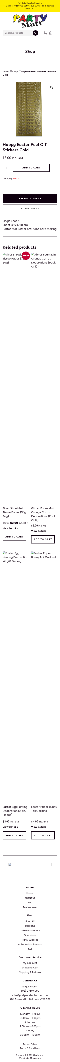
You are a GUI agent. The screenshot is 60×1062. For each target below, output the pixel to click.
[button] (52, 88)
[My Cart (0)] (45, 33)
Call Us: (17, 5)
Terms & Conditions (30, 1048)
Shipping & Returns (30, 972)
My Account (30, 963)
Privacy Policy (30, 1044)
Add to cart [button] (14, 536)
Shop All (30, 921)
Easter (16, 178)
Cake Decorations (30, 930)
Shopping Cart (30, 967)
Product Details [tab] (30, 198)
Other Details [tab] (30, 208)
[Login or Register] (50, 33)
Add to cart (31, 167)
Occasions (30, 935)
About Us (30, 898)
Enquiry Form (30, 986)
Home (6, 71)
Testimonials (30, 907)
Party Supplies (30, 939)
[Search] (35, 33)
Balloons (30, 926)
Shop (15, 71)
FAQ (30, 902)
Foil (30, 949)
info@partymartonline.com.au (30, 995)
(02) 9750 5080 (30, 990)
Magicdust (35, 1058)
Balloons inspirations (30, 944)
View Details (10, 528)
